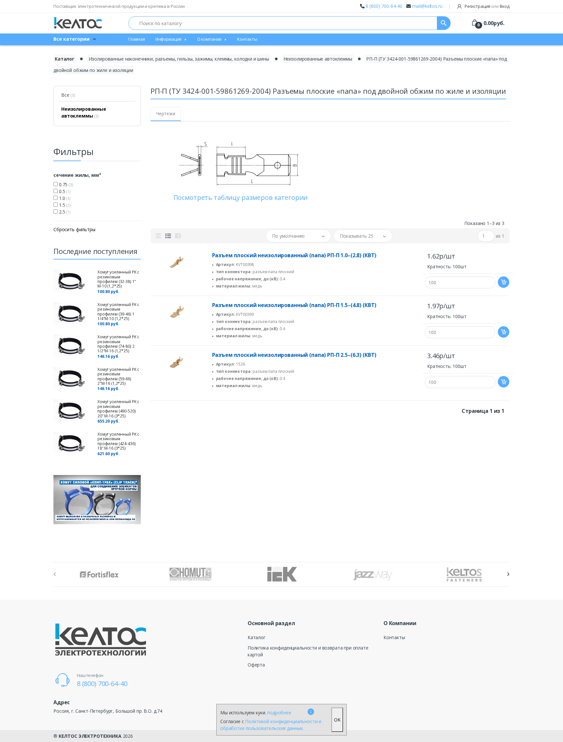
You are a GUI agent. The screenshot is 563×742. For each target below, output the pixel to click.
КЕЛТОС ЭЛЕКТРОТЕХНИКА (90, 736)
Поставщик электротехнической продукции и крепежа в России (119, 6)
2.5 (64, 212)
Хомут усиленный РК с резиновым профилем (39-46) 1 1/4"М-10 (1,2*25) (118, 311)
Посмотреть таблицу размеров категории (240, 197)
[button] (298, 236)
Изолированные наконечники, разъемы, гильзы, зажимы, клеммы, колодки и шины (179, 59)
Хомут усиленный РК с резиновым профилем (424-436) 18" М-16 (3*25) (118, 441)
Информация (168, 39)
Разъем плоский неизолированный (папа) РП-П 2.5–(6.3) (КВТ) (294, 354)
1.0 (64, 198)
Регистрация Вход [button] (487, 6)
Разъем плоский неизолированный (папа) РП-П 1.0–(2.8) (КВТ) (294, 255)
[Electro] (77, 23)
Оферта (256, 665)
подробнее (279, 712)
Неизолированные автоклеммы (317, 59)
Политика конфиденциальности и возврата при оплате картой (308, 651)
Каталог (64, 59)
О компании (209, 39)
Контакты (247, 39)
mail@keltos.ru (427, 6)
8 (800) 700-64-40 (384, 6)
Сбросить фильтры (74, 229)
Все (68, 95)
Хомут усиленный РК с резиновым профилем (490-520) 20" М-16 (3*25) (118, 408)
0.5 (64, 191)
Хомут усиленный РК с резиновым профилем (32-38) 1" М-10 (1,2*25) (118, 279)
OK (337, 720)
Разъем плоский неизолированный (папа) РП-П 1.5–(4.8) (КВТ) (294, 305)
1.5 (64, 205)
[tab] (158, 236)
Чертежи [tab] (165, 113)
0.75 (65, 184)
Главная (136, 39)
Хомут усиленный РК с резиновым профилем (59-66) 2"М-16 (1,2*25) (118, 376)
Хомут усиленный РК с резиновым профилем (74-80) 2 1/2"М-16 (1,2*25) (118, 344)
